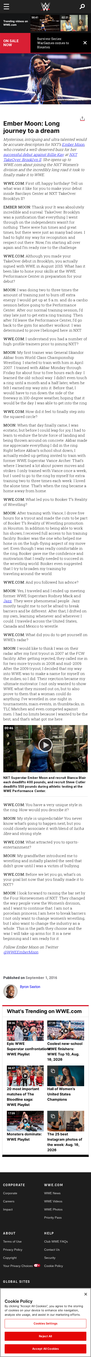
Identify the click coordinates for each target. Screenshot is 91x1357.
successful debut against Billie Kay (33, 154)
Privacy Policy (12, 1249)
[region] (45, 1322)
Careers (8, 1201)
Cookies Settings (45, 1323)
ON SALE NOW (11, 43)
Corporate (10, 1193)
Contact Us (52, 1249)
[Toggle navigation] (6, 6)
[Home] (45, 7)
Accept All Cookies (45, 1348)
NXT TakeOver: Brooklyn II (40, 157)
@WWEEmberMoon (20, 952)
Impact (8, 1209)
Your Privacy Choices (13, 1266)
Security (49, 1257)
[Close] (86, 1294)
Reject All (45, 1336)
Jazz (7, 600)
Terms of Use (12, 1241)
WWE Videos (53, 1201)
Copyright (10, 1257)
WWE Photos (53, 1209)
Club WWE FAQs (54, 1241)
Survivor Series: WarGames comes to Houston (53, 43)
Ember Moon (73, 144)
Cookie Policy (53, 1266)
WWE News (52, 1193)
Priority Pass (53, 1217)
